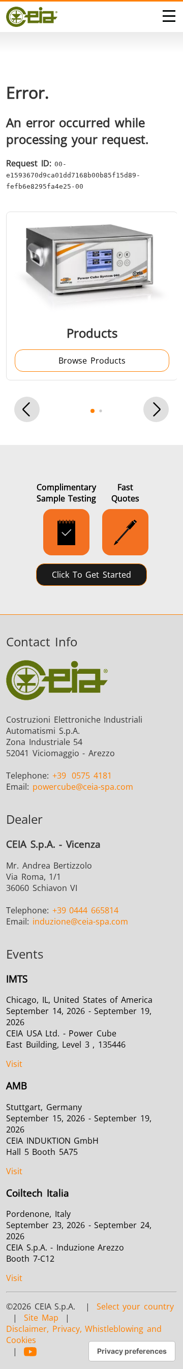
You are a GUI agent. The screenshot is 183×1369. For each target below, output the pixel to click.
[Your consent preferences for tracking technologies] (132, 1351)
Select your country (135, 1306)
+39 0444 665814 (85, 910)
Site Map (41, 1317)
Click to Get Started (91, 574)
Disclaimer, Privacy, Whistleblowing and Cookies (84, 1334)
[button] (27, 411)
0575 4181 (82, 775)
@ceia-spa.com (83, 786)
